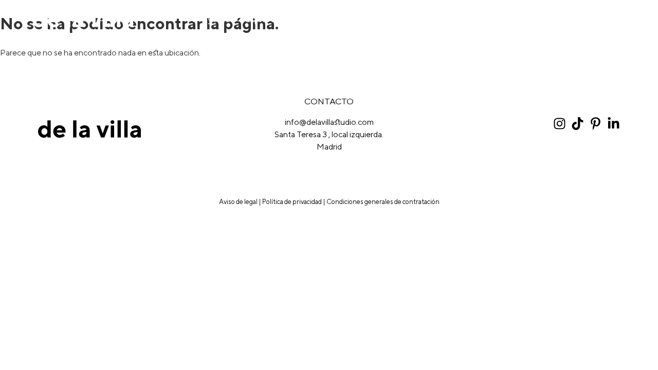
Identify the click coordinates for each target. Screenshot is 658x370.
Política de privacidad (292, 202)
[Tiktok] (577, 123)
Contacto (605, 19)
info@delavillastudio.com (329, 122)
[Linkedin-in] (613, 123)
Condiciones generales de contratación (383, 202)
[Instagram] (559, 123)
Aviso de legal (238, 202)
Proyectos (213, 19)
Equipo (260, 19)
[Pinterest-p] (595, 123)
